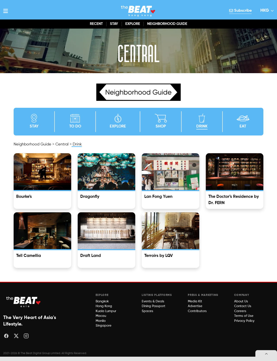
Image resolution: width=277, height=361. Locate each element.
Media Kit (195, 301)
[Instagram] (26, 336)
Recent (96, 24)
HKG (264, 10)
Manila (101, 320)
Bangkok (102, 301)
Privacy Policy (244, 320)
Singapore (103, 325)
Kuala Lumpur (106, 311)
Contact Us (242, 306)
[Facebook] (6, 336)
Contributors (197, 311)
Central (62, 144)
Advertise (195, 306)
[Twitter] (16, 336)
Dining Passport (153, 306)
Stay (114, 24)
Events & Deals (153, 301)
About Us (241, 301)
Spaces (147, 311)
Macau (101, 315)
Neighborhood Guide (167, 24)
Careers (240, 311)
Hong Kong (104, 306)
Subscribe (242, 11)
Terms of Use (243, 315)
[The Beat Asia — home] (23, 302)
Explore (132, 24)
